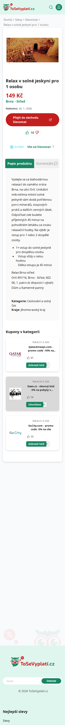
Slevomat (31, 20)
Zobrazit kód (36, 365)
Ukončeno (34, 404)
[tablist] (32, 163)
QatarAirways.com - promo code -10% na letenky (41, 350)
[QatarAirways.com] (15, 354)
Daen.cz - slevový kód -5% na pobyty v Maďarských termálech (41, 390)
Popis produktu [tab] (19, 163)
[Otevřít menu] (59, 7)
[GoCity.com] (15, 433)
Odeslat (51, 681)
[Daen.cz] (15, 394)
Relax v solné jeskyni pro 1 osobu (26, 25)
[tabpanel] (32, 244)
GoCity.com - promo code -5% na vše (40, 427)
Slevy (18, 20)
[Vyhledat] (51, 7)
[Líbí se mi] (27, 132)
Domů (8, 20)
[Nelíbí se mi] (37, 132)
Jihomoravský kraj (33, 310)
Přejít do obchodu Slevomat (25, 120)
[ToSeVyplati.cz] (19, 7)
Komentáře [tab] (44, 163)
